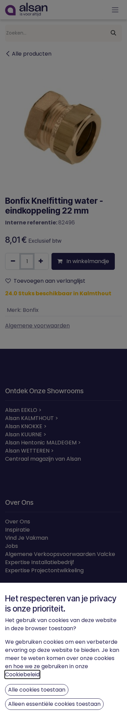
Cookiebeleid (22, 674)
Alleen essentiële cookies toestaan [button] (54, 704)
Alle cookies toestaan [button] (36, 690)
